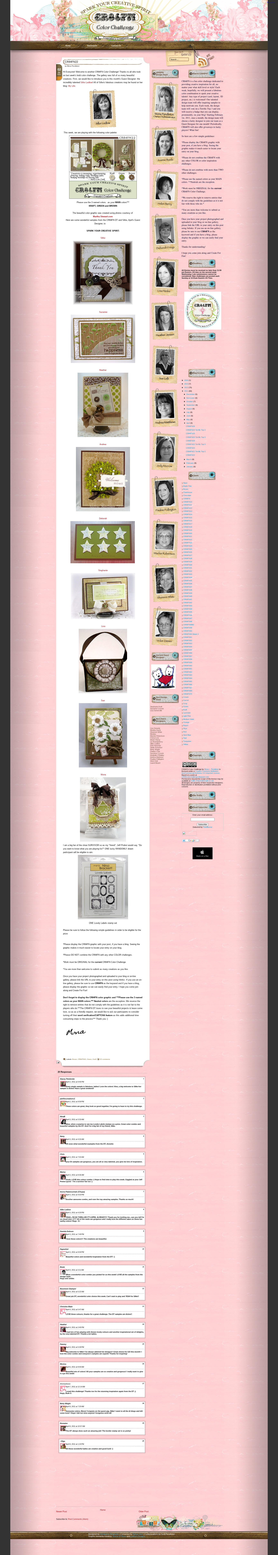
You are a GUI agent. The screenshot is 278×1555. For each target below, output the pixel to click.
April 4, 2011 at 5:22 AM (75, 1292)
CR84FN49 (187, 628)
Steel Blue (187, 735)
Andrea (103, 444)
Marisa (62, 1172)
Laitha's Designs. (137, 1536)
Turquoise (187, 741)
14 (143, 1324)
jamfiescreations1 (67, 1099)
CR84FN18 (187, 527)
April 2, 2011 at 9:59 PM (75, 1102)
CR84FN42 (187, 603)
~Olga (62, 1441)
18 (143, 1403)
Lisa (103, 626)
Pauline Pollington (157, 759)
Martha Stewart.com (103, 216)
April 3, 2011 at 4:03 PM (75, 1195)
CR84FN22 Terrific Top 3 (195, 444)
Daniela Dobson (67, 1231)
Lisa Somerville (156, 710)
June (188, 416)
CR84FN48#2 (188, 625)
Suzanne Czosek (157, 709)
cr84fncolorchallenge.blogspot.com (195, 777)
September (190, 405)
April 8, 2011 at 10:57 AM (75, 1426)
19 (143, 1423)
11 (143, 1267)
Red (184, 732)
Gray (185, 703)
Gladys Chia (155, 751)
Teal (184, 738)
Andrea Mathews (156, 757)
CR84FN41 (187, 599)
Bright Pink (187, 486)
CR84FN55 (187, 650)
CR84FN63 (187, 675)
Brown (74, 1059)
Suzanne (103, 312)
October (189, 401)
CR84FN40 (187, 596)
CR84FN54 (187, 647)
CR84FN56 (187, 653)
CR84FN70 (187, 694)
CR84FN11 (187, 505)
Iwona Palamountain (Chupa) (72, 1192)
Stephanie (103, 570)
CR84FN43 (187, 606)
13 (143, 1306)
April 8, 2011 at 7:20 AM (75, 1406)
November (190, 398)
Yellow (185, 744)
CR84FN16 (187, 521)
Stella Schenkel (156, 747)
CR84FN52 (187, 640)
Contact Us (116, 46)
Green (89, 1059)
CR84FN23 (190, 448)
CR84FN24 (190, 441)
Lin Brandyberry (156, 742)
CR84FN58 (187, 659)
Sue (103, 700)
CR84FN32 (187, 571)
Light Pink (187, 716)
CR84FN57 (187, 656)
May (188, 419)
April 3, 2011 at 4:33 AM (75, 1139)
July (188, 412)
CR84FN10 (187, 502)
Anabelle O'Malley (157, 755)
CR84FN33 (187, 574)
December (190, 394)
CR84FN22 (71, 61)
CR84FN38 (187, 590)
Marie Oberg (155, 740)
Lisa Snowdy (155, 728)
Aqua (185, 483)
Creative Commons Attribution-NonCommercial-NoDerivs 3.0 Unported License (200, 772)
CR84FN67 (187, 688)
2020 (186, 380)
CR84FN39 (187, 593)
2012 (186, 387)
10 (143, 1249)
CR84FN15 (187, 518)
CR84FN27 (187, 555)
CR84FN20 (187, 533)
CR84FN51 (187, 637)
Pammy (63, 1344)
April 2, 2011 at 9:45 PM (75, 1082)
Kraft (94, 1059)
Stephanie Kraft (156, 707)
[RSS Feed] (197, 61)
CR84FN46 (187, 615)
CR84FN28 (187, 558)
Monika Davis (155, 730)
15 (143, 1344)
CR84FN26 (190, 426)
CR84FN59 (187, 662)
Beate (62, 1267)
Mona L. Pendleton (211, 769)
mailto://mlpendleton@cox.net (202, 781)
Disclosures (92, 46)
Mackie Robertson (157, 736)
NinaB (62, 1116)
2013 (186, 384)
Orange (186, 722)
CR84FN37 (187, 587)
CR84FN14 (187, 514)
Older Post (144, 1511)
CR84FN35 (187, 581)
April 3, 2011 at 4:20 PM (75, 1212)
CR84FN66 (187, 684)
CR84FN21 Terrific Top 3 (195, 451)
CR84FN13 (187, 511)
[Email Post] (57, 1062)
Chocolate (187, 495)
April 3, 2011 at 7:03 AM (75, 1157)
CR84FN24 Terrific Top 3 (195, 430)
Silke (103, 238)
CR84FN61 (187, 669)
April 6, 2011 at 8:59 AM (75, 1367)
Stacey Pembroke (67, 1079)
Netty (62, 1136)
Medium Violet (188, 719)
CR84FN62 (187, 672)
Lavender (187, 713)
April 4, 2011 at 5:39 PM (75, 1347)
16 (143, 1364)
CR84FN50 (187, 631)
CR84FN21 (187, 536)
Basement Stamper (68, 1289)
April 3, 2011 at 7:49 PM (75, 1234)
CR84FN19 (187, 530)
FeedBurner (207, 827)
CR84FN (186, 499)
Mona (103, 774)
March (189, 459)
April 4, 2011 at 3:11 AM (75, 1270)
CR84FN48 (187, 621)
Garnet (186, 700)
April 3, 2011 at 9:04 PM (75, 1252)
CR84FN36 (187, 584)
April (188, 423)
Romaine (64, 1423)
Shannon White (156, 732)
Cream (186, 697)
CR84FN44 (187, 609)
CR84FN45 (187, 612)
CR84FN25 (190, 433)
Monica (63, 1364)
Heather (103, 370)
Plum (185, 729)
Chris (62, 1154)
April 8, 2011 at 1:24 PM (75, 1444)
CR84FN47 (187, 618)
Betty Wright (65, 1404)
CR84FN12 (187, 508)
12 (143, 1288)
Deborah (103, 518)
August (189, 409)
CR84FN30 (187, 565)
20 (143, 1441)
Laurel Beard (155, 763)
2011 (186, 391)
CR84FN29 (187, 562)
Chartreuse (187, 492)
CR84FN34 (187, 577)
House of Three (119, 1536)
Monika (153, 734)
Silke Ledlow (86, 82)
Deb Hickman (155, 746)
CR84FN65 (187, 681)
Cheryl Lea (154, 738)
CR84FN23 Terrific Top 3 (195, 437)
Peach (185, 725)
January (189, 467)
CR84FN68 (187, 691)
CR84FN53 (187, 643)
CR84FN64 (187, 678)
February (190, 463)
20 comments (105, 1059)
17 (143, 1383)
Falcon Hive (138, 1534)
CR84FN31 (187, 568)
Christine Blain (66, 1307)
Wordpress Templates (109, 1534)
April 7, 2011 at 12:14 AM (75, 1387)
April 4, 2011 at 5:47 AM (75, 1309)
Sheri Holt (154, 761)
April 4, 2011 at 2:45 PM (75, 1327)
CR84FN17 (187, 524)
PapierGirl (64, 1249)
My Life (71, 86)
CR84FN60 (187, 666)
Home (67, 46)
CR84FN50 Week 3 (191, 634)
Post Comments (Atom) (78, 1519)
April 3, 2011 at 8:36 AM (75, 1175)
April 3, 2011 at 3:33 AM (75, 1119)
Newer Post (61, 1511)
